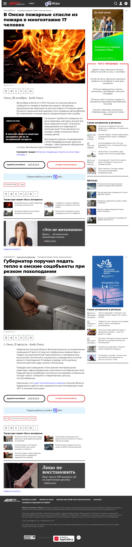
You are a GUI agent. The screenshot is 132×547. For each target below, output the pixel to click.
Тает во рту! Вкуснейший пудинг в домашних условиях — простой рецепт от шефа (112, 332)
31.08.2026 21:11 (9, 257)
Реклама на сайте (29, 500)
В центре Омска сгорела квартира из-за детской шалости (28, 204)
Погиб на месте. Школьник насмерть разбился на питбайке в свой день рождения (107, 81)
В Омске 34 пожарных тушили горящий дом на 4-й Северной (67, 212)
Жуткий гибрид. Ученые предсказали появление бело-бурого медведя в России (113, 137)
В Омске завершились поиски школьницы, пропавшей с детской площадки (107, 91)
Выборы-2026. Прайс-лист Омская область (73, 500)
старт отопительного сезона (48, 383)
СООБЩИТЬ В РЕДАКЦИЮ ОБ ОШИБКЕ (36, 502)
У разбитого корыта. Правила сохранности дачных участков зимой (67, 205)
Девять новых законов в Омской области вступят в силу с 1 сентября (108, 71)
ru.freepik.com (9, 332)
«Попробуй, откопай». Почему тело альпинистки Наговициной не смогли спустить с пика (112, 357)
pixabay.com (9, 85)
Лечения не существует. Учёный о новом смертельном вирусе (111, 348)
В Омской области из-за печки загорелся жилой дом (27, 212)
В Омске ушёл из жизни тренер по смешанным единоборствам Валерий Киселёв (108, 101)
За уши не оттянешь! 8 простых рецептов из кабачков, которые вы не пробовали (113, 128)
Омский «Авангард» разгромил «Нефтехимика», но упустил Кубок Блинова (108, 112)
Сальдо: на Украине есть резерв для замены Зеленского (112, 219)
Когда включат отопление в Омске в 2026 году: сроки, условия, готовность (26, 447)
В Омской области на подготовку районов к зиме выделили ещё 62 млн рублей (28, 439)
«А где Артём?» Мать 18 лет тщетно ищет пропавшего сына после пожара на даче (112, 162)
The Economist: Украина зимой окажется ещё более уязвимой (109, 185)
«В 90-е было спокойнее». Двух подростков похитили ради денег (111, 153)
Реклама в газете (46, 500)
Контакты (97, 500)
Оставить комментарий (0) (66, 165)
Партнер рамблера (44, 537)
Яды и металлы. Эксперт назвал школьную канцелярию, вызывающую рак (111, 171)
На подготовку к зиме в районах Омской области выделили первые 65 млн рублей (28, 455)
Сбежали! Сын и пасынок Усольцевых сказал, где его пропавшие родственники (113, 323)
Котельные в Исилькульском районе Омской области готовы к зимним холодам (68, 439)
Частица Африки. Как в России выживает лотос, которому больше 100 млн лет (112, 145)
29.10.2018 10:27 (9, 10)
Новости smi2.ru (12, 249)
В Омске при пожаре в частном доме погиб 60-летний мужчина (68, 446)
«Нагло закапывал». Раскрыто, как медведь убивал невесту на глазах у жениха (112, 315)
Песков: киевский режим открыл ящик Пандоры (110, 210)
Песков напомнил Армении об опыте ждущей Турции (112, 193)
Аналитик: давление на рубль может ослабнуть (112, 202)
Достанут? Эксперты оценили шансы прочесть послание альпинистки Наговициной (113, 340)
